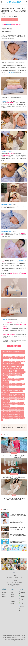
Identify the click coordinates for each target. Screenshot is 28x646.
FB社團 (21, 599)
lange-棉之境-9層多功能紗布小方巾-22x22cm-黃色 (12, 402)
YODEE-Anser (13, 16)
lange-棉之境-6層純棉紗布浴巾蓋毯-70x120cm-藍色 (13, 356)
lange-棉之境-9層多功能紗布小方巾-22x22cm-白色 (12, 414)
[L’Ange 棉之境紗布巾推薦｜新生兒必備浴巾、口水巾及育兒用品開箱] (14, 445)
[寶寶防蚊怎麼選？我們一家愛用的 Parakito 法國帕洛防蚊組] (14, 466)
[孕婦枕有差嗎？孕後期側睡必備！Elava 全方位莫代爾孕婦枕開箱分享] (14, 487)
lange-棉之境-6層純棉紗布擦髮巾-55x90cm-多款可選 (13, 395)
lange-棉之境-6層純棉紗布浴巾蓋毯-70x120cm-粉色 (13, 351)
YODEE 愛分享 (23, 596)
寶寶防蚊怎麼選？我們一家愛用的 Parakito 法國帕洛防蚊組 (14, 477)
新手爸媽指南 (13, 599)
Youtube (21, 606)
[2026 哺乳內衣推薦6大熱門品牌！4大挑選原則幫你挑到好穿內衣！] (5, 521)
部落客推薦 (12, 601)
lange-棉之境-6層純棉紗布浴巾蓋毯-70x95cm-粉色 (12, 409)
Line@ (21, 609)
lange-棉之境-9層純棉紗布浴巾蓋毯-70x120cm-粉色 (13, 389)
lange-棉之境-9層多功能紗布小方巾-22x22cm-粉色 (12, 407)
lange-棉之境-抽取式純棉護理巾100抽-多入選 (11, 366)
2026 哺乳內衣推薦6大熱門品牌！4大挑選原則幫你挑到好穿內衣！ (18, 521)
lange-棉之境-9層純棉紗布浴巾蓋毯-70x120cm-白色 (13, 397)
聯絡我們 (4, 599)
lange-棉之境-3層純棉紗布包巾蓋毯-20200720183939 (13, 371)
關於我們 (4, 592)
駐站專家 (12, 603)
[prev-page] (12, 503)
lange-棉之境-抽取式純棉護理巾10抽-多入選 (11, 363)
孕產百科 (12, 592)
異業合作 (4, 594)
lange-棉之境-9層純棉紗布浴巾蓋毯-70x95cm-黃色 (12, 365)
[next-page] (15, 503)
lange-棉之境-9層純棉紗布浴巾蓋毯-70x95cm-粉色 (12, 370)
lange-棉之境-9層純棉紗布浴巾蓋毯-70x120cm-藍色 (13, 394)
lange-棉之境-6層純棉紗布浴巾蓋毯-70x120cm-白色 (13, 361)
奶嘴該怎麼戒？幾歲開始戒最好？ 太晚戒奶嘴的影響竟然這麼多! (18, 541)
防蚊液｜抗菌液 (14, 474)
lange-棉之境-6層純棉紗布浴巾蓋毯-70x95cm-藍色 (12, 413)
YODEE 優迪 (22, 592)
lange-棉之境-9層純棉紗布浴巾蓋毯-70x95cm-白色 (12, 378)
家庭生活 (12, 596)
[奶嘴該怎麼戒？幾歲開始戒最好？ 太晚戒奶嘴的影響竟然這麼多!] (5, 541)
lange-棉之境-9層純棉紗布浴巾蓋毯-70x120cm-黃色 (13, 383)
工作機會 (4, 596)
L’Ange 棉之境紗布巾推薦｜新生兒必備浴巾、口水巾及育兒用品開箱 (14, 456)
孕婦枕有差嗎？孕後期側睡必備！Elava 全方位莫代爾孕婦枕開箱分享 (14, 499)
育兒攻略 (12, 594)
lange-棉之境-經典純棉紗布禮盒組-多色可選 (11, 368)
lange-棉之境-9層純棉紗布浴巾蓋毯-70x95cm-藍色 (12, 373)
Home (2, 6)
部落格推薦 (7, 6)
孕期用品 (14, 495)
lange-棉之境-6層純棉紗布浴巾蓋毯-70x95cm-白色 (12, 416)
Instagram (22, 603)
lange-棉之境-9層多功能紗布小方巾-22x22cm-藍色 (12, 411)
